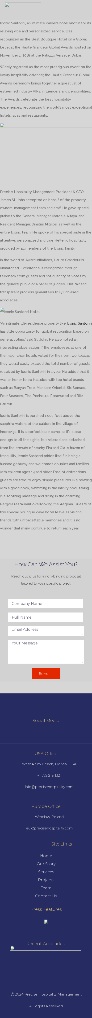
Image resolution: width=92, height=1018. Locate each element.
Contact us (46, 896)
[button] (83, 9)
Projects (46, 880)
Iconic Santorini (79, 323)
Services (46, 872)
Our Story (46, 864)
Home (46, 856)
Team (46, 888)
